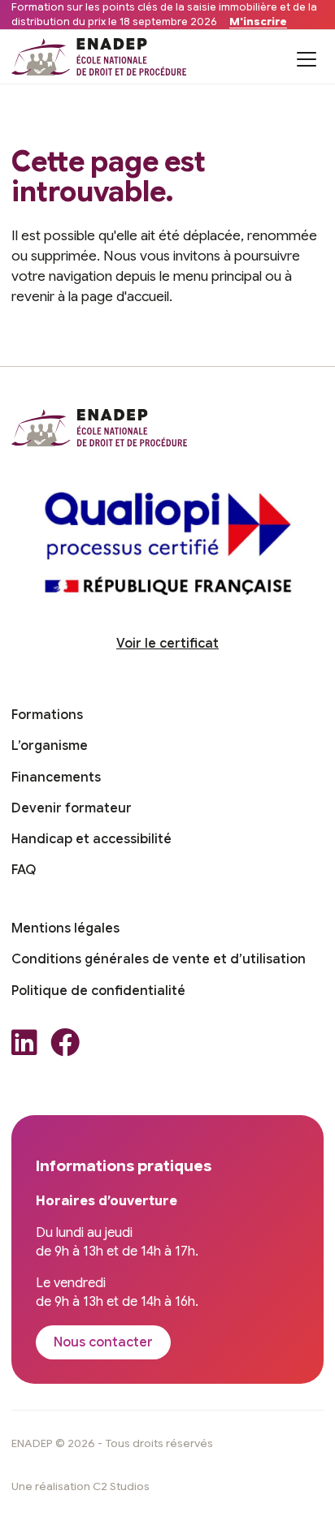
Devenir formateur (71, 808)
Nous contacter (103, 1342)
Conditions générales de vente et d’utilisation (158, 959)
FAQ (23, 870)
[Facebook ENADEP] (65, 1047)
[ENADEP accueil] (99, 56)
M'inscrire (258, 21)
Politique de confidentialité (98, 991)
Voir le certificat (167, 643)
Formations (47, 715)
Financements (56, 777)
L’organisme (49, 746)
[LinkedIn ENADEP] (24, 1047)
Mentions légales (65, 928)
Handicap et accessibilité (91, 839)
